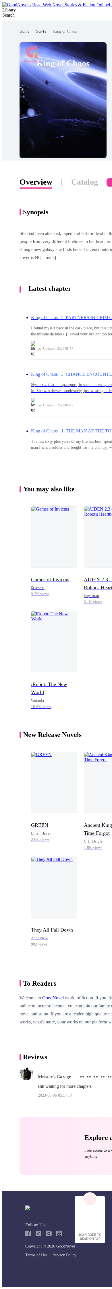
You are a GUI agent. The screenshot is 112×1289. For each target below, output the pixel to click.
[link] (24, 31)
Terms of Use (36, 1255)
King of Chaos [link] (65, 31)
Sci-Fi (41, 31)
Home (24, 31)
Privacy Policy (64, 1255)
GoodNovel (53, 997)
